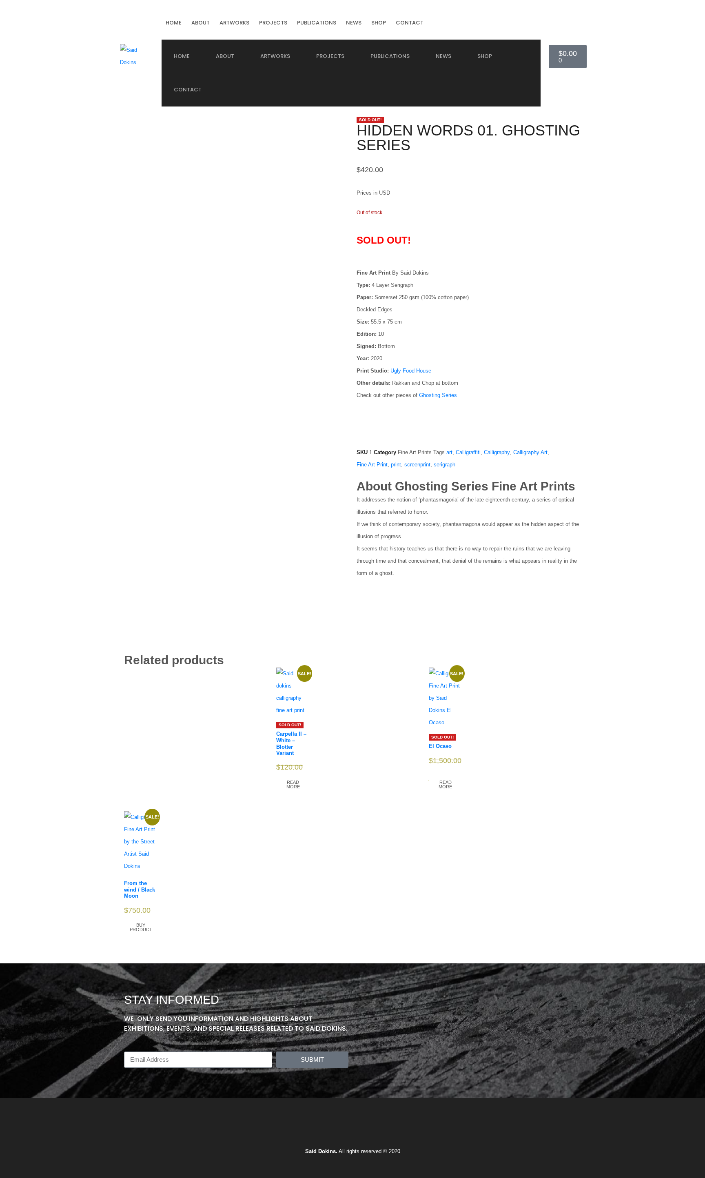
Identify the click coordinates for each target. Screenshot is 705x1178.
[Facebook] (340, 1128)
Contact (409, 23)
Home (174, 23)
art (449, 452)
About (200, 23)
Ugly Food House (410, 371)
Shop (378, 23)
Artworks (234, 23)
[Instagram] (316, 1128)
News (353, 23)
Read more (293, 784)
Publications (316, 23)
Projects (273, 23)
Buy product (141, 927)
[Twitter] (389, 1128)
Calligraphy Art (530, 452)
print (396, 464)
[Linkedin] (365, 1128)
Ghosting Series (438, 395)
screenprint (417, 464)
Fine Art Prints (415, 452)
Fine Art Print (372, 464)
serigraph (444, 464)
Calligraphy (497, 452)
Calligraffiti (468, 452)
